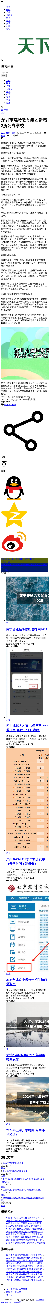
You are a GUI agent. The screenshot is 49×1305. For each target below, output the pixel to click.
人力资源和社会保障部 (16, 1289)
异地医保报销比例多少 (13, 1163)
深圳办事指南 (10, 405)
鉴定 (8, 29)
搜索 (3, 76)
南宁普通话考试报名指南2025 (26, 629)
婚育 (8, 18)
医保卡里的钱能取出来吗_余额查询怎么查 (22, 1190)
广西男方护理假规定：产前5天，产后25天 (25, 1243)
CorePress (40, 1300)
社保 (8, 7)
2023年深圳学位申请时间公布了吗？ (17, 559)
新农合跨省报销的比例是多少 (16, 1171)
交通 (8, 23)
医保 (8, 9)
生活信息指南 (9, 133)
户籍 (8, 12)
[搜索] (24, 107)
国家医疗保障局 (13, 1292)
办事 (8, 26)
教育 (8, 21)
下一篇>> (5, 570)
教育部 (9, 1295)
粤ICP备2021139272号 (11, 1302)
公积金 (9, 15)
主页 (5, 110)
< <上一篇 (5, 562)
